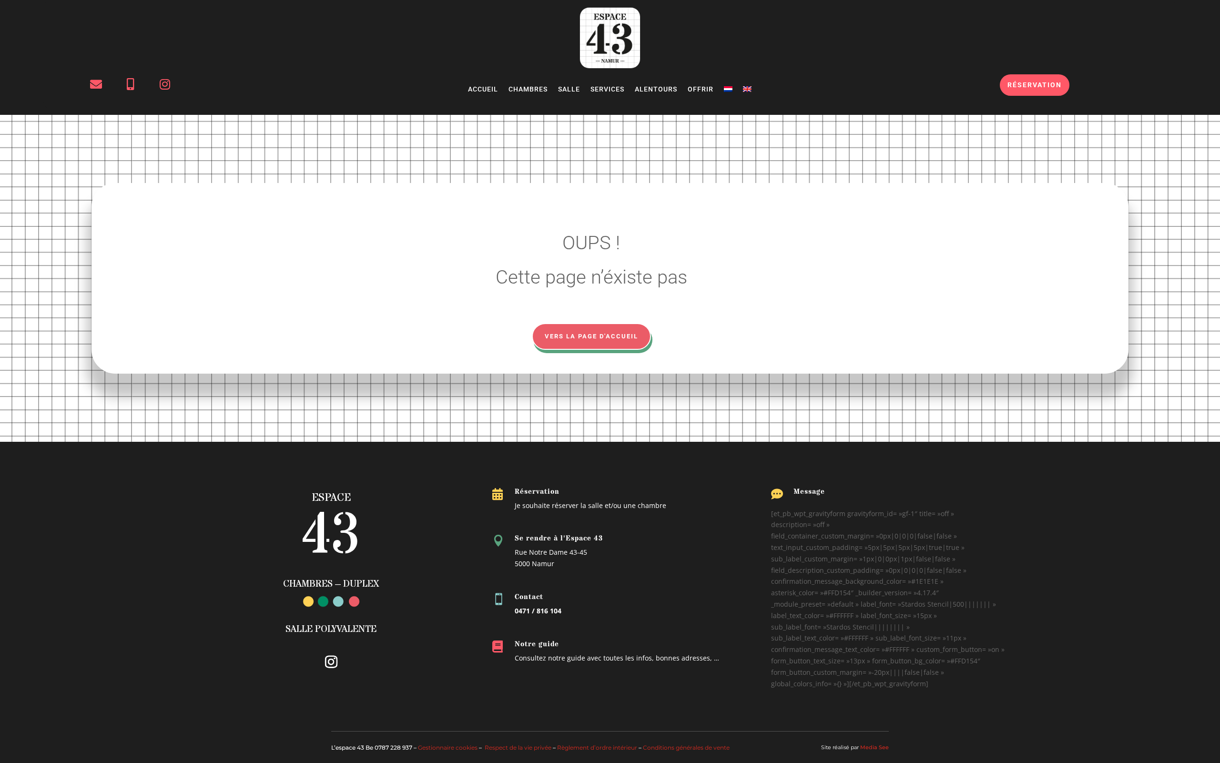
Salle (569, 89)
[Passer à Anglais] (747, 91)
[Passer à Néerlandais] (728, 91)
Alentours (656, 89)
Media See (874, 747)
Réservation (1034, 85)
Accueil (483, 89)
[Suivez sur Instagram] (331, 662)
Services (607, 89)
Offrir (700, 89)
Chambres (528, 89)
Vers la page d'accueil (591, 336)
